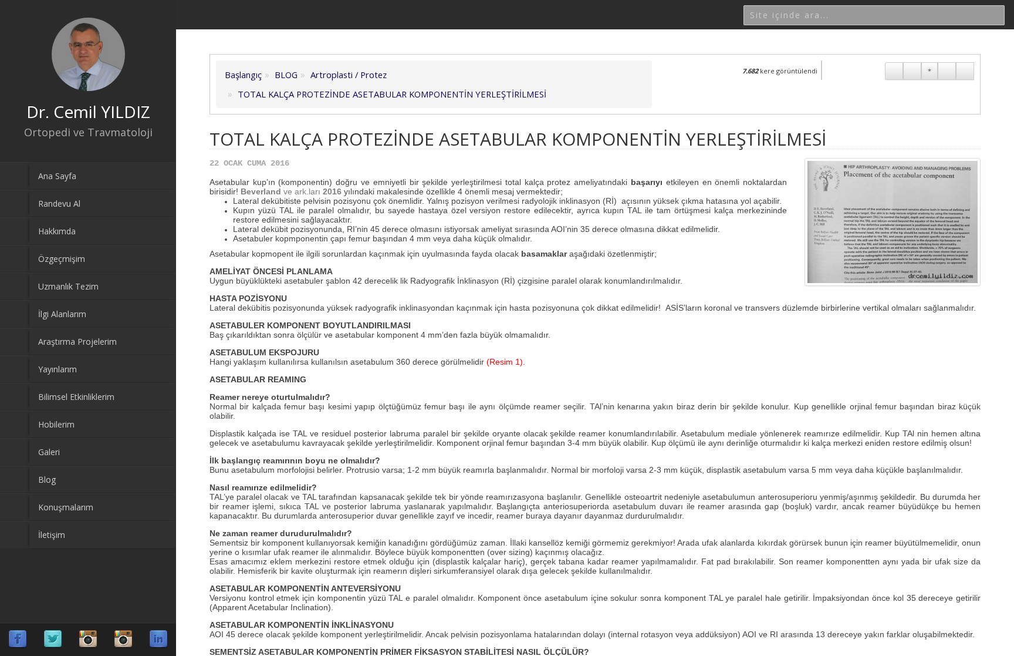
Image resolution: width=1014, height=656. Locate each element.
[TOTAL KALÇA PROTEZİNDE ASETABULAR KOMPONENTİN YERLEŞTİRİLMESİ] (893, 222)
